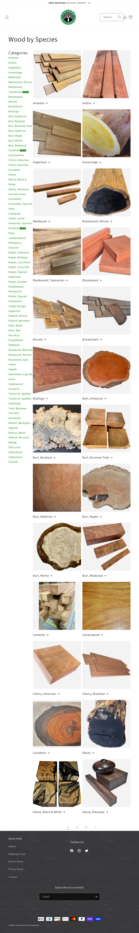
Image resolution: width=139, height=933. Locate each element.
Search (12, 846)
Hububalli (14, 213)
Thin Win (13, 413)
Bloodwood (15, 97)
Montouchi (15, 291)
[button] (7, 17)
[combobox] (111, 17)
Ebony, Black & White (47, 812)
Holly (11, 208)
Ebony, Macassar (18, 189)
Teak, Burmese (17, 408)
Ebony (12, 174)
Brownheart (15, 106)
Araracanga (15, 72)
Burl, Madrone (17, 131)
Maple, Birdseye (18, 257)
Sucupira (13, 389)
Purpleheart (15, 340)
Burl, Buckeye (16, 121)
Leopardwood (17, 238)
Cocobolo (14, 170)
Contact (12, 876)
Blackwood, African (20, 82)
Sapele (12, 369)
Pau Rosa (14, 335)
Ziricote (13, 462)
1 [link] (68, 827)
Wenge (12, 442)
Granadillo (14, 199)
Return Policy (15, 861)
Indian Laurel (16, 218)
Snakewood (15, 384)
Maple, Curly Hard (19, 262)
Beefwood (14, 77)
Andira (12, 62)
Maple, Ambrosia (18, 252)
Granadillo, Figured (20, 204)
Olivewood (15, 301)
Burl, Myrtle (15, 140)
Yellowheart (15, 452)
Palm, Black (15, 325)
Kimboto (16, 228)
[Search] (119, 17)
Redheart (14, 345)
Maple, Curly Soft (18, 267)
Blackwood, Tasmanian (49, 280)
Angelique (14, 67)
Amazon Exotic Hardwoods (27, 925)
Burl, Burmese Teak (20, 126)
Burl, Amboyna (17, 116)
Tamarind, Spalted (19, 393)
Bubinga (13, 111)
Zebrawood (15, 457)
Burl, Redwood (17, 145)
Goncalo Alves (17, 194)
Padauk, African (18, 315)
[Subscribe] (96, 897)
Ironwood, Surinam (20, 223)
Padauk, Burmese (19, 320)
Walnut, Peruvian (18, 437)
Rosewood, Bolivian (20, 350)
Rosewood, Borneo (20, 355)
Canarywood (16, 155)
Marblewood (16, 286)
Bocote (12, 101)
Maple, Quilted (17, 282)
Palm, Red (14, 330)
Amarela (13, 58)
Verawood (14, 418)
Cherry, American (18, 160)
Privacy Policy (15, 869)
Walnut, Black (16, 432)
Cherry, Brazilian (18, 165)
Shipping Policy (16, 853)
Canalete (16, 150)
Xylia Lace (14, 447)
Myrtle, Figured (17, 296)
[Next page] (95, 827)
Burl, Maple (15, 135)
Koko (11, 233)
